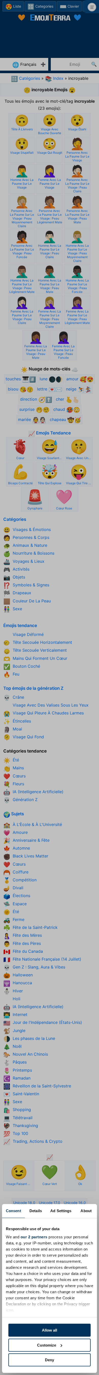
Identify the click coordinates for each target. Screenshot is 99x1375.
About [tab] (86, 1211)
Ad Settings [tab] (60, 1211)
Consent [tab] (13, 1211)
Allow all (49, 1330)
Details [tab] (35, 1211)
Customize (46, 1345)
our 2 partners (34, 1237)
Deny (49, 1360)
